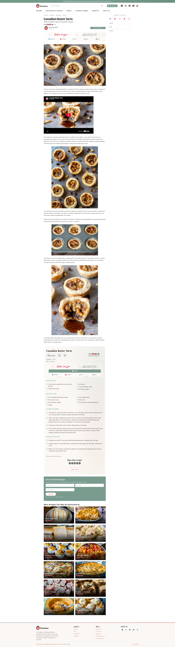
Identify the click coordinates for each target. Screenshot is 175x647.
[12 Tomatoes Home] (42, 628)
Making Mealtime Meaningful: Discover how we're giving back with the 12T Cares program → (88, 1)
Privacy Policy (135, 644)
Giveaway (98, 634)
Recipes (76, 629)
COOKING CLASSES (81, 11)
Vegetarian (58, 15)
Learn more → (94, 35)
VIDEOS (68, 11)
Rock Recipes (58, 456)
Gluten (64, 15)
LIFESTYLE (95, 11)
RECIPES (39, 11)
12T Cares (98, 631)
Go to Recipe (99, 28)
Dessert (46, 15)
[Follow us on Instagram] (125, 6)
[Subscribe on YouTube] (124, 18)
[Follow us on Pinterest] (129, 6)
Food (75, 631)
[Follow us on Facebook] (122, 6)
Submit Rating (75, 469)
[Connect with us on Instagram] (120, 18)
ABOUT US (106, 11)
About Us (98, 629)
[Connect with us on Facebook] (110, 18)
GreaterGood (54, 644)
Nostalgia (76, 636)
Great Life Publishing (44, 644)
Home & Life (77, 634)
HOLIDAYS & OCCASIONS (54, 11)
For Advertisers (100, 638)
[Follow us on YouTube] (133, 6)
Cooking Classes (100, 636)
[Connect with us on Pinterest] (115, 18)
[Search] (102, 6)
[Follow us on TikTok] (137, 6)
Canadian (52, 15)
